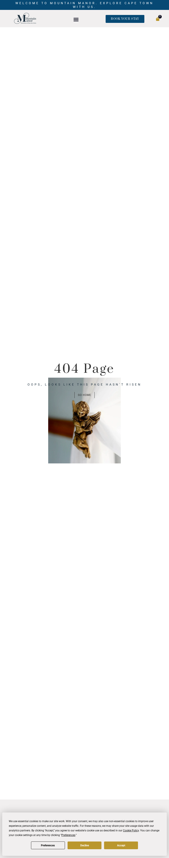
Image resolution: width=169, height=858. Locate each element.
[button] (76, 19)
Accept (121, 845)
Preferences (48, 845)
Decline (84, 845)
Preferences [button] (68, 835)
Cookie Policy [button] (131, 830)
